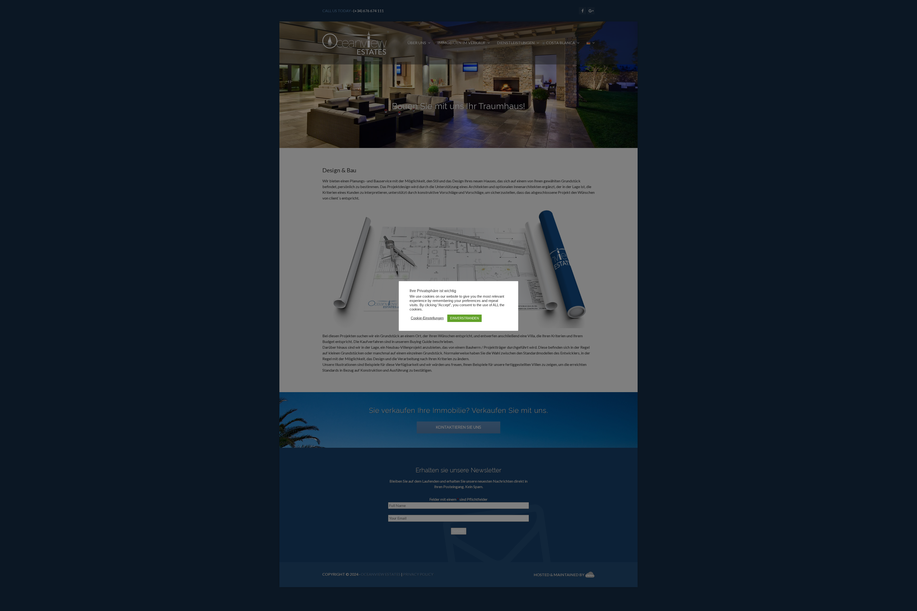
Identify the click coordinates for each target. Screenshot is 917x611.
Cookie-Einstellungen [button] (427, 318)
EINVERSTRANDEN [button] (464, 318)
